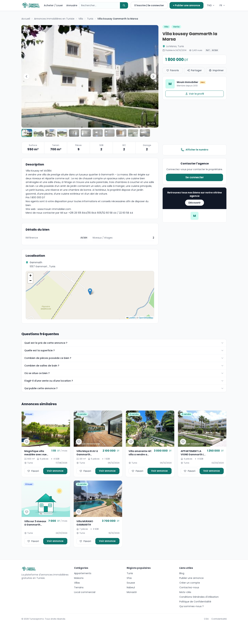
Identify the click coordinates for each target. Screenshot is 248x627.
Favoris (174, 70)
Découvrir (194, 202)
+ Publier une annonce (186, 5)
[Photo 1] (26, 133)
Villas (77, 582)
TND (209, 5)
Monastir (132, 592)
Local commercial (84, 592)
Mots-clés (185, 592)
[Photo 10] (133, 133)
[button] (90, 291)
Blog (181, 573)
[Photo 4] (62, 133)
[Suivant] (153, 76)
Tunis (130, 573)
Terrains (79, 587)
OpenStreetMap (146, 317)
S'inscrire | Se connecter (149, 5)
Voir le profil (196, 93)
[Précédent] (26, 76)
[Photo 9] (121, 133)
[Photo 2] (38, 133)
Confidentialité (219, 619)
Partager (196, 70)
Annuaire (71, 5)
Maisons (79, 578)
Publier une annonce (191, 578)
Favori (35, 471)
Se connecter (194, 177)
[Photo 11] (145, 133)
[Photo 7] (97, 133)
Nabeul (131, 587)
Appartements (82, 573)
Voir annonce (55, 470)
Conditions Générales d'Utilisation (199, 597)
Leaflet (131, 317)
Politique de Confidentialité (195, 601)
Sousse (131, 582)
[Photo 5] (74, 133)
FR (220, 5)
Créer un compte (189, 582)
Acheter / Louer (53, 5)
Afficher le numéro (197, 149)
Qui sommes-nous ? (191, 606)
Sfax (129, 578)
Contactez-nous (189, 587)
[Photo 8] (109, 133)
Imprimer (218, 70)
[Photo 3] (50, 133)
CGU (206, 619)
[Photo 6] (85, 133)
